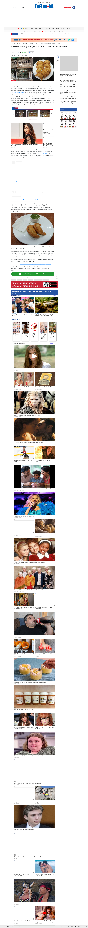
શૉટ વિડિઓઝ (45, 31)
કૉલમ (39, 31)
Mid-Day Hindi (48, 2)
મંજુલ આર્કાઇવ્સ (61, 31)
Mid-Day (39, 2)
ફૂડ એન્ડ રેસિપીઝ (26, 43)
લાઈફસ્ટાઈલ (41, 28)
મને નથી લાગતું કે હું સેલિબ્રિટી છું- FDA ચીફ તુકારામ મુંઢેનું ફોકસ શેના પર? (41, 33)
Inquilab (43, 2)
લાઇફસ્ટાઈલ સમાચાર (17, 43)
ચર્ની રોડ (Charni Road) (42, 153)
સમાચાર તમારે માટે (32, 31)
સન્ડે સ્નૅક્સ (14, 92)
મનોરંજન (31, 28)
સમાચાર (26, 28)
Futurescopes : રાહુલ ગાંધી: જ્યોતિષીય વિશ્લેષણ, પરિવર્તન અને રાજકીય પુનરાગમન (68, 76)
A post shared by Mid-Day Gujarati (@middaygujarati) (27, 199)
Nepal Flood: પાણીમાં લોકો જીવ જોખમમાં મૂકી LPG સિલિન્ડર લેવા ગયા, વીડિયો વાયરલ (69, 33)
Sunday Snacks (20, 92)
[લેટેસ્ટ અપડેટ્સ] (23, 28)
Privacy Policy (71, 926)
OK (85, 926)
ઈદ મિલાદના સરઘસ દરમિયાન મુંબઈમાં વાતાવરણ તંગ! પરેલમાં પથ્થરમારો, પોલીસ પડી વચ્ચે (67, 86)
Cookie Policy (78, 926)
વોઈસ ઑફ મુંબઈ (53, 31)
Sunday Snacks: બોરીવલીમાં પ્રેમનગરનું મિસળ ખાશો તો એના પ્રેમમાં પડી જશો (35, 264)
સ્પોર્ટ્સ (36, 28)
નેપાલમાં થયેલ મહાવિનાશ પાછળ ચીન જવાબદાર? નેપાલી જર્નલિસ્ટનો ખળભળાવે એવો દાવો (68, 92)
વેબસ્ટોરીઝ (48, 28)
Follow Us (32, 52)
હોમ (12, 43)
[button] (52, 114)
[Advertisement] (44, 18)
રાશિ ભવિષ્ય (63, 28)
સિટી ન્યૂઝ (26, 31)
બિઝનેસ (68, 28)
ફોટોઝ (53, 28)
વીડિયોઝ (57, 28)
